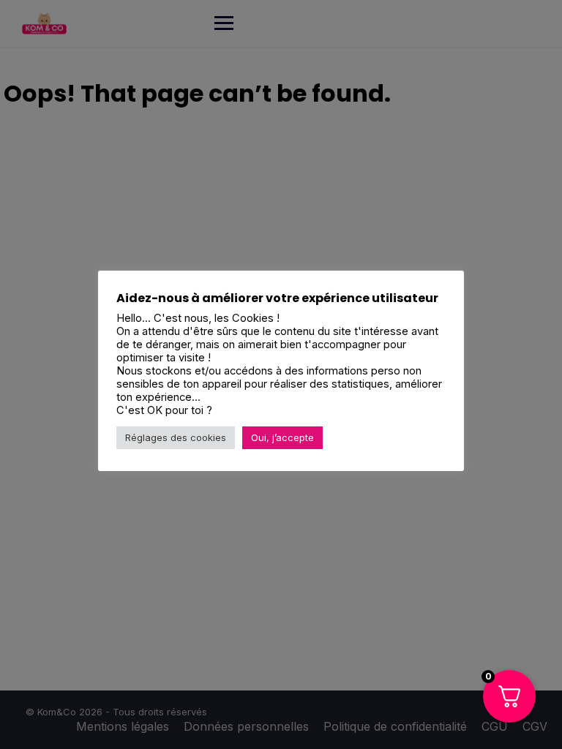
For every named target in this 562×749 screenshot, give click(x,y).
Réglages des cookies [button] (175, 437)
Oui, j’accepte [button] (282, 437)
